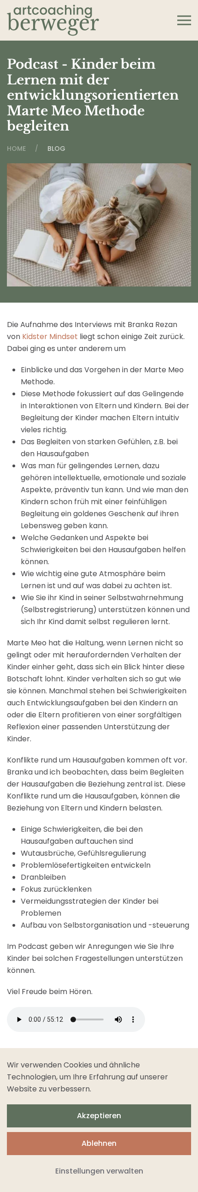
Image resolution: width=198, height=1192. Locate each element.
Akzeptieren (99, 1115)
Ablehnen (99, 1143)
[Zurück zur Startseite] (53, 20)
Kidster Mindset (50, 336)
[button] (184, 20)
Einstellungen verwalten (99, 1171)
